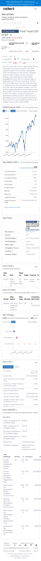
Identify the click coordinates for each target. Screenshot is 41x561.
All (29, 62)
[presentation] (8, 48)
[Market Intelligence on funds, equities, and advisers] (8, 8)
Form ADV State (28, 553)
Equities (20, 553)
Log (17, 111)
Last (24, 62)
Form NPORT (25, 556)
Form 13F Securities (15, 556)
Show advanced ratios (12, 207)
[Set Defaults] (11, 35)
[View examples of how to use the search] (37, 23)
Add (24, 27)
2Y (39, 62)
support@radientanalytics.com (16, 548)
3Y (36, 62)
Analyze (17, 27)
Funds (14, 553)
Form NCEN (17, 558)
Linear (13, 111)
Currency (4, 56)
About (6, 543)
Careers (7, 545)
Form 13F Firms (24, 555)
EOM (20, 62)
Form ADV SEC (15, 555)
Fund (5, 322)
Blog (15, 543)
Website (24, 558)
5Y (34, 62)
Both (13, 322)
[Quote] (6, 111)
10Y (32, 62)
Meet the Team (27, 543)
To (18, 59)
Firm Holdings (8, 367)
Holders (17, 367)
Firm (9, 322)
